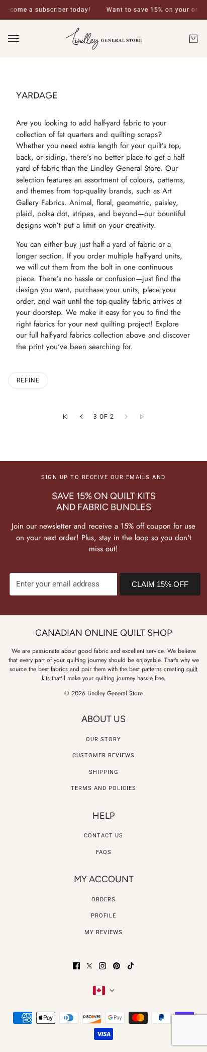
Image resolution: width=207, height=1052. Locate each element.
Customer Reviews (103, 755)
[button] (65, 417)
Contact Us (103, 835)
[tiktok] (130, 965)
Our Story (103, 739)
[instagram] (102, 965)
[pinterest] (116, 965)
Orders (103, 899)
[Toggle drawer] (13, 38)
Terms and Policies (103, 788)
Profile (103, 915)
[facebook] (76, 965)
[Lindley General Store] (104, 39)
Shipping (104, 772)
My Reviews (103, 932)
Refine (28, 380)
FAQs (104, 852)
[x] (89, 965)
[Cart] (193, 38)
